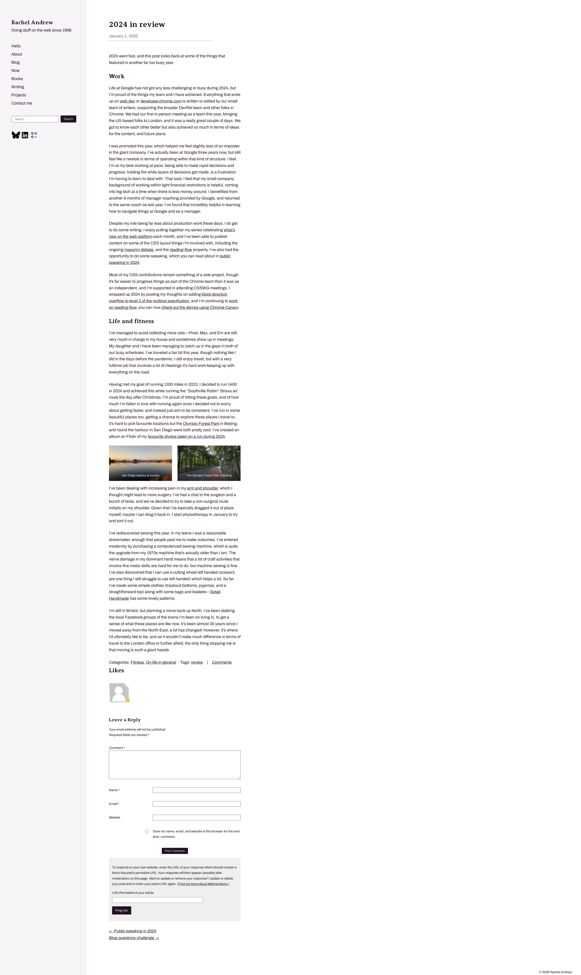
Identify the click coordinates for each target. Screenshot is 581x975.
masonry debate (138, 249)
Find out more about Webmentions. (203, 884)
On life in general (161, 662)
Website (114, 817)
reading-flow (181, 249)
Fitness (137, 662)
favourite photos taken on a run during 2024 (186, 436)
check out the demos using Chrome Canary (200, 307)
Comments (222, 662)
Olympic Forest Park (201, 423)
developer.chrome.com (161, 101)
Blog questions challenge (134, 938)
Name (114, 790)
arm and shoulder (202, 488)
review (197, 662)
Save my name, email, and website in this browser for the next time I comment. (196, 833)
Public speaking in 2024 (132, 931)
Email (114, 804)
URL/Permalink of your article (133, 893)
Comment (117, 748)
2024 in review (137, 24)
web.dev (127, 101)
